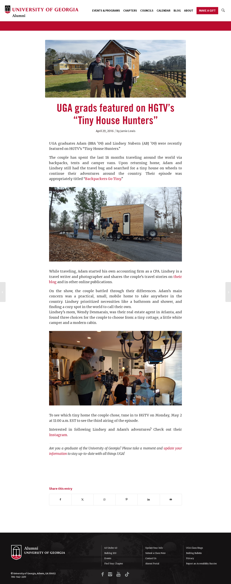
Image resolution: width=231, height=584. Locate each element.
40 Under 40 (110, 547)
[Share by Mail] (171, 499)
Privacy (190, 558)
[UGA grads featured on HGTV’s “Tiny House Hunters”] (115, 69)
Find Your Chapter (113, 563)
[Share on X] (82, 499)
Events (107, 558)
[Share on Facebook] (60, 499)
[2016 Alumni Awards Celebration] (3, 292)
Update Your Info (154, 547)
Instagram (58, 435)
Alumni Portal (152, 563)
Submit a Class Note (155, 553)
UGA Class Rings (194, 547)
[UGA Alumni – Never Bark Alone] (42, 11)
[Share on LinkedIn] (149, 499)
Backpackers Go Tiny (103, 179)
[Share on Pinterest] (127, 499)
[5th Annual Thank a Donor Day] (228, 292)
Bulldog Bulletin (194, 553)
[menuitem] (106, 10)
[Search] (223, 10)
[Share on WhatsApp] (105, 499)
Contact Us (150, 558)
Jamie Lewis (127, 131)
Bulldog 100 (110, 553)
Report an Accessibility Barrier (201, 563)
